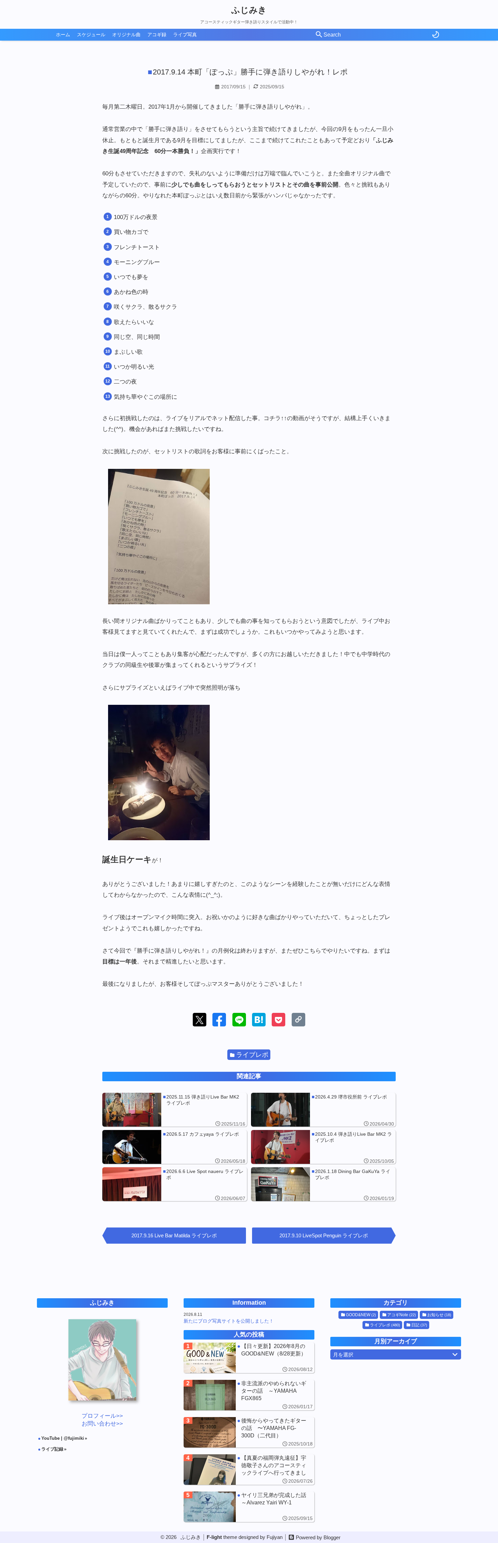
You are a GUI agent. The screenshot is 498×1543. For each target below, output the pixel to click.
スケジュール (91, 34)
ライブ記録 (52, 1449)
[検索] (319, 35)
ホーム (63, 34)
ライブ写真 (185, 34)
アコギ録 (156, 34)
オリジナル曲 (126, 34)
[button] (199, 1019)
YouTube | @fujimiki (62, 1438)
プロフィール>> (102, 1416)
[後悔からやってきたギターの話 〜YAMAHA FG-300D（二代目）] (249, 1432)
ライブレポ (252, 1054)
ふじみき (249, 10)
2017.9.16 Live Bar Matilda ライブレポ (174, 1235)
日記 (419, 1325)
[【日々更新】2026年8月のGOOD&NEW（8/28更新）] (249, 1358)
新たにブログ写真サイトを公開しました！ (229, 1321)
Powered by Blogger (318, 1537)
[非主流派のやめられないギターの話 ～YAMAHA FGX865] (249, 1395)
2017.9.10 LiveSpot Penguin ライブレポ (323, 1235)
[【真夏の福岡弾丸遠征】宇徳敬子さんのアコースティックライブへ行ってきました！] (249, 1469)
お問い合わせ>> (102, 1423)
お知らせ (439, 1314)
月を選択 (343, 1354)
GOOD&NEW (361, 1314)
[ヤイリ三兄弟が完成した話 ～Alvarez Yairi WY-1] (249, 1507)
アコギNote (401, 1314)
